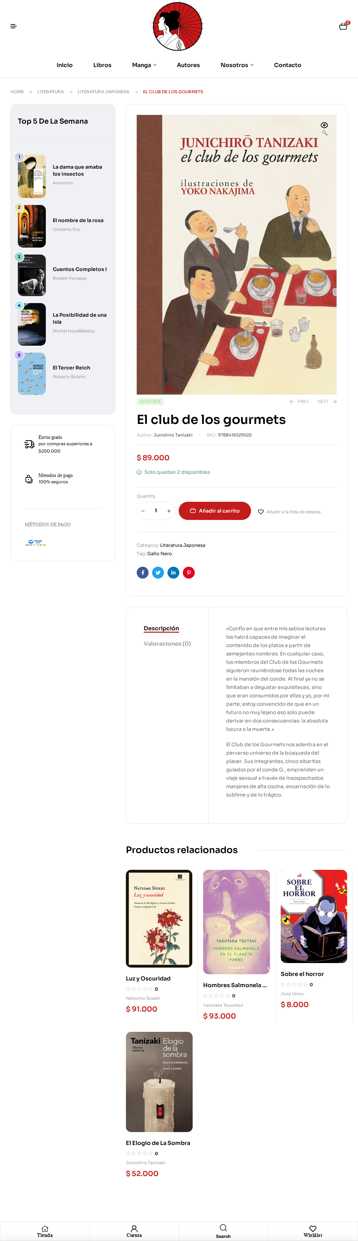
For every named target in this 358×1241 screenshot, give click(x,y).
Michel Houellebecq (73, 330)
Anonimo (63, 182)
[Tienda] (44, 1228)
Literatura (50, 91)
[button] (324, 129)
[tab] (167, 629)
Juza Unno (292, 993)
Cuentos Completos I (80, 269)
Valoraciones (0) (167, 643)
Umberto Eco (66, 229)
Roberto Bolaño (69, 376)
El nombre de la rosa (78, 220)
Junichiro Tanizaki (173, 435)
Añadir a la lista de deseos (293, 511)
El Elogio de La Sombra (158, 1143)
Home (17, 91)
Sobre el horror (302, 974)
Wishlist (313, 1235)
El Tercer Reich (71, 368)
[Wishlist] (312, 1228)
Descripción (161, 628)
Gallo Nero (159, 554)
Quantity (146, 496)
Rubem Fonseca (69, 278)
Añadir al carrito (219, 511)
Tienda (44, 1235)
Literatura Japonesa (103, 91)
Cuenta (134, 1235)
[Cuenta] (134, 1228)
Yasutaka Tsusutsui (223, 1005)
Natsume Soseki (143, 998)
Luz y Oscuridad (148, 978)
